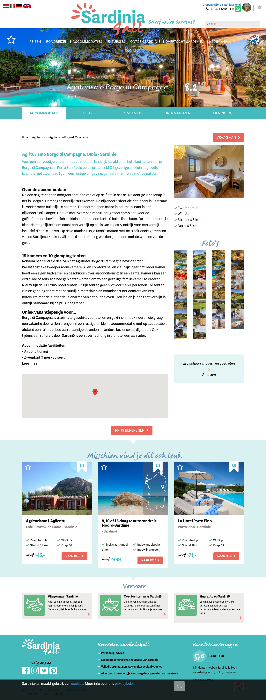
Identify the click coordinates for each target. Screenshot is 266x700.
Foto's (89, 112)
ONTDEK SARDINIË (145, 41)
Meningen (222, 112)
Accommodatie (44, 112)
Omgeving (133, 112)
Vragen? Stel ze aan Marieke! (222, 4)
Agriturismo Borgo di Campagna (69, 137)
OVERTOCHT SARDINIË (184, 41)
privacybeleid (125, 683)
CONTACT (133, 50)
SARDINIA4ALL (219, 41)
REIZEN (35, 41)
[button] (95, 392)
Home (25, 137)
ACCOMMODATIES (87, 41)
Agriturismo (39, 137)
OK (179, 686)
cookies (77, 683)
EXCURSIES (116, 41)
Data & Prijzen (177, 112)
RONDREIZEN (57, 41)
